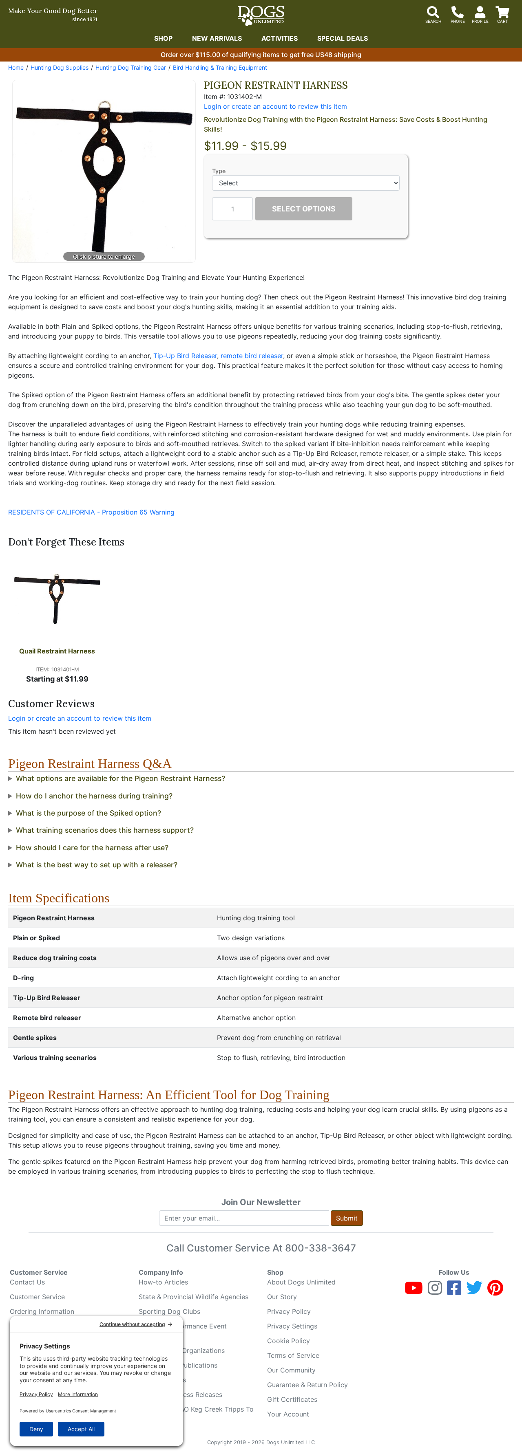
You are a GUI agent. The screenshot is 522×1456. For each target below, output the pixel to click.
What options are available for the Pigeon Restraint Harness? (120, 778)
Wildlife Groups (162, 1380)
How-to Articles (163, 1282)
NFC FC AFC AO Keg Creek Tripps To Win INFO (196, 1414)
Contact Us (27, 1282)
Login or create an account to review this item (79, 718)
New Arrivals (217, 38)
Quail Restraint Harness (57, 651)
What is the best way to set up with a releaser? (96, 864)
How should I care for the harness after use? (92, 847)
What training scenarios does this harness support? (105, 830)
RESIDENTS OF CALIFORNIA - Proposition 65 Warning (91, 512)
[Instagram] (435, 1291)
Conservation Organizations (182, 1350)
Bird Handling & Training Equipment (220, 67)
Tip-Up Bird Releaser (185, 356)
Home (16, 67)
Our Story (282, 1297)
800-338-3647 (320, 1248)
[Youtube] (413, 1291)
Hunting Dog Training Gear (130, 67)
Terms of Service (293, 1355)
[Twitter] (474, 1291)
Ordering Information (42, 1311)
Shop (163, 38)
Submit (347, 1218)
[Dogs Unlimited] (261, 16)
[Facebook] (454, 1291)
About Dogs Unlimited (301, 1282)
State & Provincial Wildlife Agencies (193, 1297)
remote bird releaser (252, 356)
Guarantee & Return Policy (307, 1385)
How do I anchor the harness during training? (94, 796)
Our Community (291, 1370)
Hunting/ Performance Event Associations (183, 1331)
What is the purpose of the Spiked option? (88, 813)
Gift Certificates (292, 1399)
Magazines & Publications (178, 1365)
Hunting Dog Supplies (59, 67)
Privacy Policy (289, 1311)
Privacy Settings (292, 1326)
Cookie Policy (288, 1341)
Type (219, 170)
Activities (279, 38)
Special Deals (342, 38)
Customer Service (37, 1297)
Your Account (288, 1414)
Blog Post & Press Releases (180, 1394)
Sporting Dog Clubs (169, 1311)
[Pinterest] (495, 1291)
